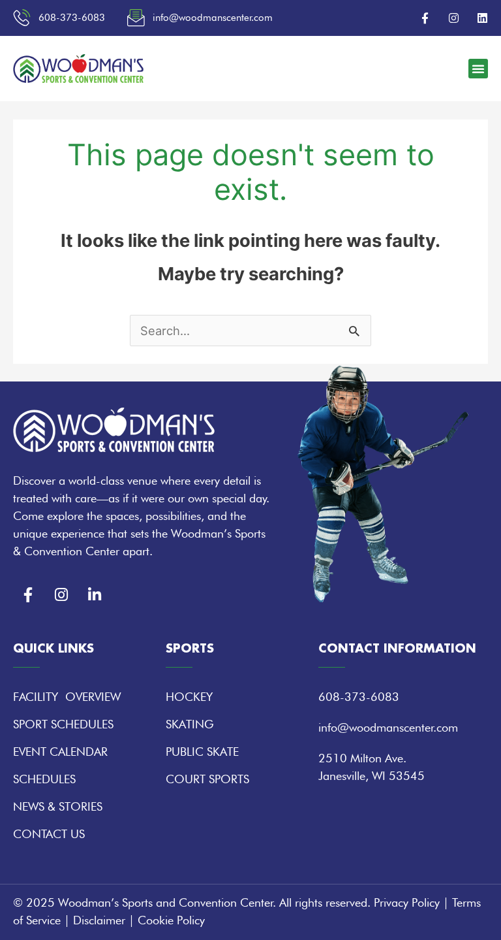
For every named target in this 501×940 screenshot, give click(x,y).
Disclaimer (99, 920)
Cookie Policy (171, 920)
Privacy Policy (407, 902)
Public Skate (202, 751)
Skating (190, 724)
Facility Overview (67, 697)
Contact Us (49, 834)
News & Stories (57, 806)
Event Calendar (60, 751)
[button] (478, 68)
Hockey (189, 697)
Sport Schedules (63, 724)
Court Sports (207, 779)
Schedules (44, 779)
